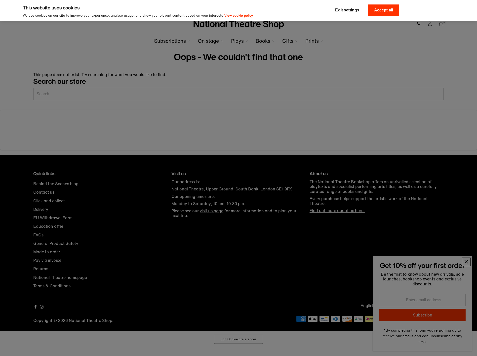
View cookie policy (238, 15)
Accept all (383, 10)
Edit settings (347, 10)
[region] (238, 10)
